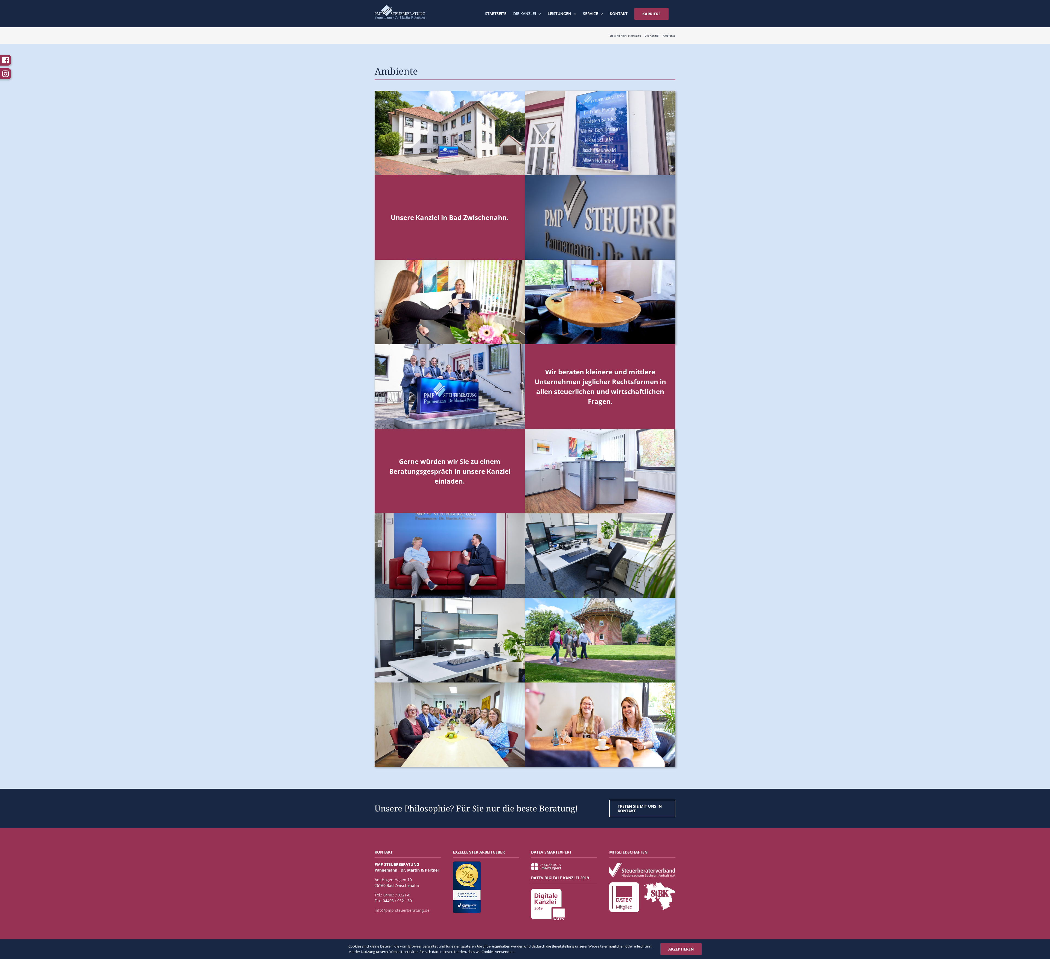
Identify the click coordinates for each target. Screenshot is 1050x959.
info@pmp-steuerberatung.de (402, 910)
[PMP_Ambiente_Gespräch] (600, 684)
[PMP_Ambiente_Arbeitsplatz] (600, 515)
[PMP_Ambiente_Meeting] (600, 261)
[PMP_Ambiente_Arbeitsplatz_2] (450, 599)
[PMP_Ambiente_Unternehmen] (600, 177)
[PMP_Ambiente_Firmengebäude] (450, 92)
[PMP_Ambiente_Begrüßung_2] (600, 430)
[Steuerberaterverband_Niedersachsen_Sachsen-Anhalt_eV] (642, 864)
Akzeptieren (681, 949)
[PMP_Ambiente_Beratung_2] (450, 346)
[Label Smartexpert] (546, 864)
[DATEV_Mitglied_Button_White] (624, 884)
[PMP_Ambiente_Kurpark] (600, 599)
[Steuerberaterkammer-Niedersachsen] (659, 884)
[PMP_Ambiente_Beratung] (600, 92)
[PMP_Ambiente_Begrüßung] (450, 261)
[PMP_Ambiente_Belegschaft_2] (450, 684)
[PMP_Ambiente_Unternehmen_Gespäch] (450, 515)
